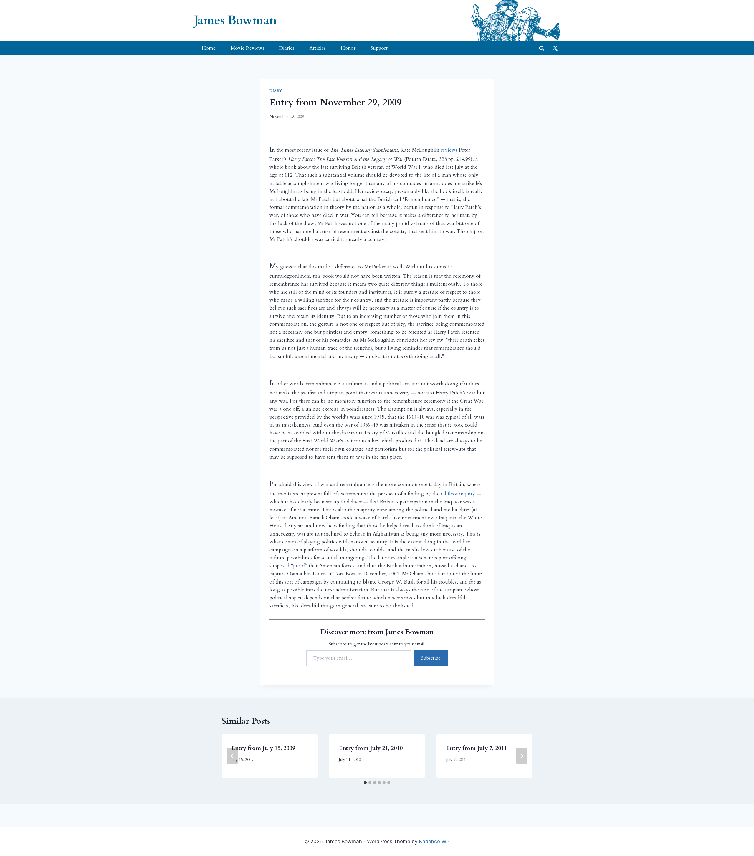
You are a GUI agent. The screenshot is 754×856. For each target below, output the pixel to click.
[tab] (365, 782)
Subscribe (431, 658)
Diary (275, 90)
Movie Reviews (247, 48)
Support (379, 48)
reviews (449, 150)
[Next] (521, 756)
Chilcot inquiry (459, 493)
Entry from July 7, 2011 (476, 748)
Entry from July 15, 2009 (263, 748)
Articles (317, 48)
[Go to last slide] (232, 756)
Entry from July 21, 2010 (371, 748)
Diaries (286, 48)
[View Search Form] (541, 48)
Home (209, 48)
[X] (555, 48)
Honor (348, 48)
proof (299, 565)
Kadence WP (434, 842)
